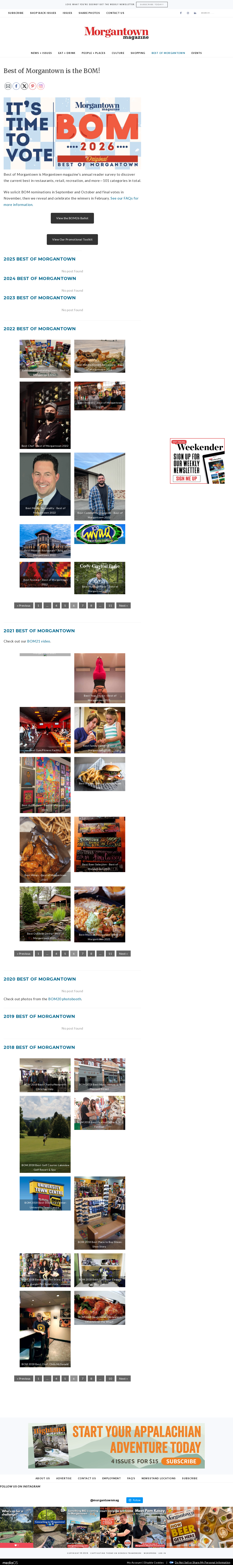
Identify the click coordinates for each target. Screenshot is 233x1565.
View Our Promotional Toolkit (72, 239)
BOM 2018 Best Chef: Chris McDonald (45, 1364)
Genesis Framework (130, 1553)
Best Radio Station (99, 540)
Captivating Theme (102, 1553)
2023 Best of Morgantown (40, 297)
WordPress (150, 1553)
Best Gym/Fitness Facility (45, 750)
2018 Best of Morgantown (39, 1047)
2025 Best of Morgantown (40, 259)
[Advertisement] (197, 92)
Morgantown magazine (116, 33)
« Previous (24, 605)
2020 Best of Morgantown (40, 979)
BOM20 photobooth (64, 999)
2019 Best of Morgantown (39, 1016)
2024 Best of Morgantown (40, 278)
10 (110, 1378)
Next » (123, 605)
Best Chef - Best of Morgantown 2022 (45, 445)
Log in (162, 1553)
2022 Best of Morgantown (40, 328)
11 (110, 605)
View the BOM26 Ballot (72, 218)
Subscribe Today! (152, 4)
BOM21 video (38, 641)
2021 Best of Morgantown (39, 630)
